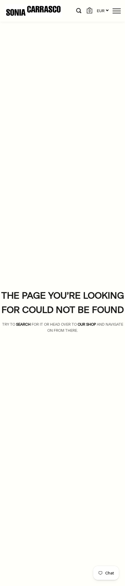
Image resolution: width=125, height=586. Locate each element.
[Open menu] (117, 11)
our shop (87, 324)
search (23, 324)
